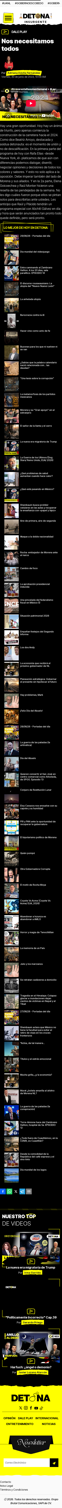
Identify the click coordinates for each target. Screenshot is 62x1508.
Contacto (5, 1481)
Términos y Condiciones (14, 1489)
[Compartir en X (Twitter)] (16, 1191)
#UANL (6, 3)
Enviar (54, 1462)
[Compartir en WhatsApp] (9, 1191)
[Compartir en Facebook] (3, 1191)
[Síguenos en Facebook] (31, 1408)
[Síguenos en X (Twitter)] (20, 1408)
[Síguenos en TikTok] (41, 1408)
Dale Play (19, 32)
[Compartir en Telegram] (22, 1191)
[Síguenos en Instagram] (26, 1408)
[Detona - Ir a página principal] (35, 15)
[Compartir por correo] (29, 1191)
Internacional (47, 1418)
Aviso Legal (6, 1485)
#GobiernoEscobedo (29, 3)
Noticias (49, 1424)
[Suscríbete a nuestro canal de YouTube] (36, 1408)
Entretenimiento (19, 1424)
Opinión (9, 1418)
